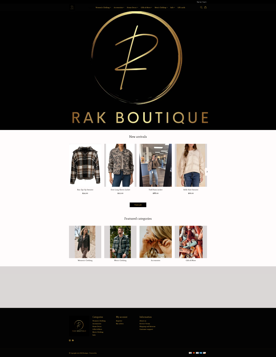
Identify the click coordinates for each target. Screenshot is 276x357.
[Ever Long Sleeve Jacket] (120, 165)
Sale (94, 335)
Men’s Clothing (120, 260)
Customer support (146, 329)
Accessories (155, 260)
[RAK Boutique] (72, 7)
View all (138, 205)
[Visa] (197, 353)
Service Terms (145, 324)
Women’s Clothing (85, 260)
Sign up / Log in (201, 2)
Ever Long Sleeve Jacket (120, 189)
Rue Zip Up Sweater (85, 189)
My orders (120, 324)
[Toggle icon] (201, 7)
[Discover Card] (204, 353)
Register (119, 321)
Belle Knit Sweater (190, 189)
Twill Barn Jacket (155, 189)
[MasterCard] (193, 353)
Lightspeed (100, 353)
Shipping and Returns (147, 326)
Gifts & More (191, 260)
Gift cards (181, 7)
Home (90, 7)
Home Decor (97, 326)
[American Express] (200, 353)
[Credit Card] (190, 353)
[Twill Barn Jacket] (156, 165)
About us (143, 321)
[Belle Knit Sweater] (191, 165)
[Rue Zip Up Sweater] (85, 165)
